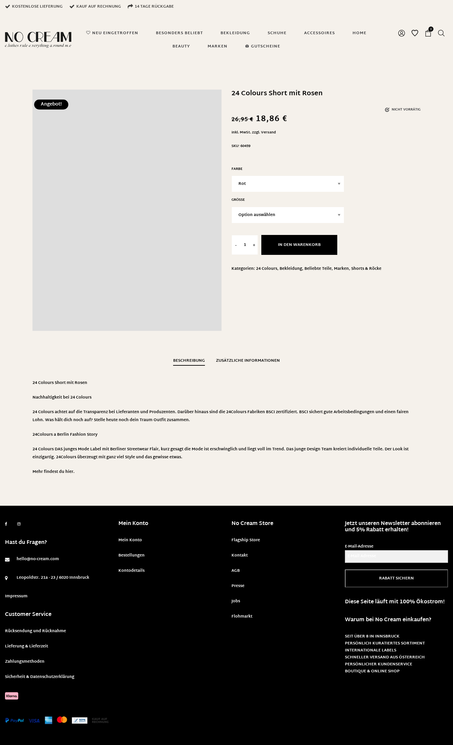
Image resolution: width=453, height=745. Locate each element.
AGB (235, 570)
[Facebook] (6, 524)
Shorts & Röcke (366, 268)
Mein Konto (130, 540)
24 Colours (266, 268)
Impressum (16, 596)
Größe (238, 200)
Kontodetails (131, 570)
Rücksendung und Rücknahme (35, 631)
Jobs (235, 601)
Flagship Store (245, 540)
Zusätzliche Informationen (248, 360)
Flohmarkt (241, 616)
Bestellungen (131, 555)
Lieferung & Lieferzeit (26, 646)
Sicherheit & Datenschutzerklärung (39, 677)
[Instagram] (19, 524)
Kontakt (239, 555)
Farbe (236, 169)
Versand (268, 132)
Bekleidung (291, 268)
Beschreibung (189, 360)
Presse (237, 586)
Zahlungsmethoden (24, 661)
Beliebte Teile (318, 268)
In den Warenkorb (299, 245)
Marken (341, 268)
